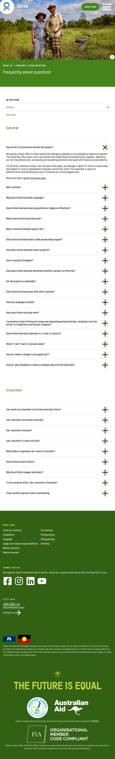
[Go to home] (6, 6)
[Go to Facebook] (7, 581)
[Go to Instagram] (19, 581)
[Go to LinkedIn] (30, 581)
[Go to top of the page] (57, 674)
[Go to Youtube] (41, 581)
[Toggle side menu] (106, 6)
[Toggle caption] (112, 57)
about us (7, 66)
